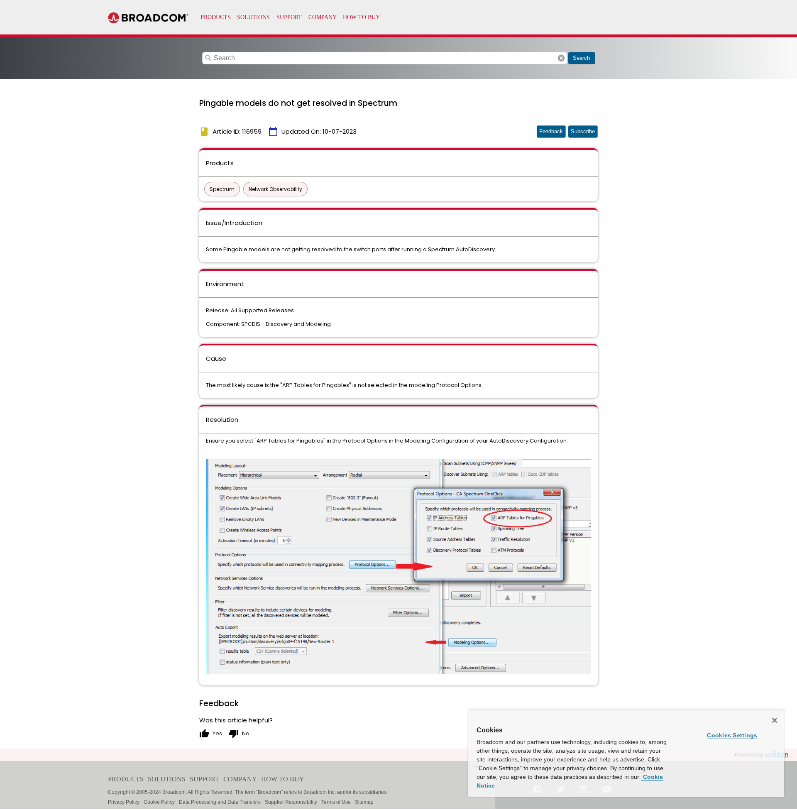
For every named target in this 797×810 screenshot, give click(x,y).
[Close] (774, 720)
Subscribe (583, 131)
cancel (561, 58)
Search (581, 58)
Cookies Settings (732, 735)
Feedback (551, 131)
